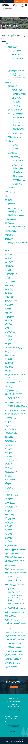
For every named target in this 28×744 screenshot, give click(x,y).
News (6, 191)
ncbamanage (8, 640)
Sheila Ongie (8, 293)
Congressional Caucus (14, 69)
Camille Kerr (8, 327)
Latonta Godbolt (9, 362)
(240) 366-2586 (14, 704)
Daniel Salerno (9, 346)
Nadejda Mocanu (9, 534)
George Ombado (9, 478)
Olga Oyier (8, 496)
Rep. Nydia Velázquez (11, 545)
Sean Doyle (8, 370)
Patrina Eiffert (9, 297)
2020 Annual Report (10, 554)
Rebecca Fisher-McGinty (11, 418)
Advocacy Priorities (13, 71)
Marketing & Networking (15, 210)
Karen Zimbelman (9, 390)
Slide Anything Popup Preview (13, 402)
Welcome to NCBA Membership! (17, 215)
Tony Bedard (8, 320)
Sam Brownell (8, 452)
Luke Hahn (7, 475)
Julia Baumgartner (10, 282)
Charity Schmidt (9, 498)
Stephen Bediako (9, 486)
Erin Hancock (8, 465)
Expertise (11, 49)
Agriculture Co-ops (17, 89)
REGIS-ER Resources (10, 556)
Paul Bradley (8, 312)
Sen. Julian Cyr (9, 356)
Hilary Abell (8, 334)
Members (7, 669)
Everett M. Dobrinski (10, 432)
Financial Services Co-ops (19, 93)
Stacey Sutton (8, 525)
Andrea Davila (8, 325)
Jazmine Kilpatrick (10, 503)
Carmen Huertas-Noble (11, 433)
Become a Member (13, 204)
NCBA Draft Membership (11, 666)
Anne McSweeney (9, 266)
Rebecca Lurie (9, 467)
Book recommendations (15, 137)
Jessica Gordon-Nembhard (12, 429)
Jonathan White (9, 367)
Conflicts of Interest (17, 160)
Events (6, 12)
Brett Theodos (9, 307)
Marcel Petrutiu (9, 290)
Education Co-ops (17, 91)
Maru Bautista (8, 277)
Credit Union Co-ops (17, 106)
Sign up (7, 222)
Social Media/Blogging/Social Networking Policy (18, 166)
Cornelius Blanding (10, 382)
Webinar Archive (13, 86)
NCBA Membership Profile (12, 620)
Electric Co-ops (16, 105)
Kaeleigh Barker (9, 234)
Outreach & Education (14, 591)
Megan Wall (8, 517)
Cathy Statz (8, 276)
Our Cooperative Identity (15, 109)
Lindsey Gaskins (9, 540)
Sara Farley (8, 292)
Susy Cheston (8, 519)
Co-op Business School (14, 597)
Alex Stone (8, 424)
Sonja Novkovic (9, 247)
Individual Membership (18, 206)
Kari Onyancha (9, 284)
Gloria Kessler (9, 359)
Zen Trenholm (8, 474)
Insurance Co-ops (17, 98)
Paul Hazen (8, 426)
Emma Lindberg (9, 389)
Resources (8, 83)
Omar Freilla (8, 464)
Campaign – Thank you (14, 643)
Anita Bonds (8, 270)
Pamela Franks (9, 365)
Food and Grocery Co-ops (19, 94)
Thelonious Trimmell (10, 536)
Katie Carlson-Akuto (10, 518)
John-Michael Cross (10, 422)
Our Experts (11, 65)
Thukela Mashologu (10, 455)
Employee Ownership (18, 73)
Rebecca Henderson (10, 441)
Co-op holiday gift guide (12, 577)
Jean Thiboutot (9, 294)
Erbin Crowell (8, 344)
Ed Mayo (7, 255)
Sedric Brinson (9, 505)
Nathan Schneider (9, 460)
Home (6, 43)
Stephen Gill (8, 354)
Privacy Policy (9, 199)
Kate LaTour (8, 421)
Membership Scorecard (14, 212)
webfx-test (8, 618)
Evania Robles (8, 538)
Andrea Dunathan (9, 453)
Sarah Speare (8, 484)
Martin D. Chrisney (10, 281)
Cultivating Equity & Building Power (15, 557)
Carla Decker (8, 338)
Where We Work (12, 46)
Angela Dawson (9, 482)
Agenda (10, 377)
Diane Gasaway (9, 511)
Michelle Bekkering (10, 521)
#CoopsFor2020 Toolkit (11, 241)
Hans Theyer (8, 335)
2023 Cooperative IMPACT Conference (15, 608)
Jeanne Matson (9, 238)
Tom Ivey (7, 546)
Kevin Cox (7, 352)
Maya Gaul (7, 323)
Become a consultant (14, 589)
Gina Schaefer (8, 340)
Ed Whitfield (8, 358)
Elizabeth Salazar (9, 440)
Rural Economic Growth (18, 75)
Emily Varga (8, 343)
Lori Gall (7, 328)
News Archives (9, 218)
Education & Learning (14, 208)
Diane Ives (8, 371)
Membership (8, 202)
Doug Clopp (8, 499)
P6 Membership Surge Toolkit (13, 638)
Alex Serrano (8, 331)
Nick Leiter (8, 487)
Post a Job (15, 145)
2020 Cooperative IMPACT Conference (15, 374)
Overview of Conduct (18, 173)
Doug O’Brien (8, 336)
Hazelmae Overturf (10, 515)
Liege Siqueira (9, 522)
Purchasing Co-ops (17, 100)
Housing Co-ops (16, 97)
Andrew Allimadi (9, 286)
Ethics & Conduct (13, 156)
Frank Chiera (8, 254)
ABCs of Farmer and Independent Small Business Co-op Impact (18, 127)
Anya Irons (8, 386)
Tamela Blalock (9, 437)
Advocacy (7, 67)
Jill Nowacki (8, 526)
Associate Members (10, 220)
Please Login (11, 203)
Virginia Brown (9, 494)
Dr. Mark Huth (8, 468)
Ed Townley (8, 305)
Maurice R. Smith (9, 488)
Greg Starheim (9, 507)
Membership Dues (10, 662)
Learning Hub (8, 650)
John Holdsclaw (9, 262)
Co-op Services (12, 85)
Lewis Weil (8, 483)
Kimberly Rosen (9, 285)
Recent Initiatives (10, 223)
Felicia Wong (8, 313)
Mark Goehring (9, 261)
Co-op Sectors (12, 87)
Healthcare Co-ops (17, 96)
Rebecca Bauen (9, 463)
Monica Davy (8, 492)
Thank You (11, 626)
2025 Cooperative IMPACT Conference (15, 224)
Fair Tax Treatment (17, 74)
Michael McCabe (9, 288)
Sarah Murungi (8, 443)
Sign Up (13, 686)
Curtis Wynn (8, 491)
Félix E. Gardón (9, 461)
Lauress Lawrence (10, 509)
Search (22, 6)
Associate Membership (11, 232)
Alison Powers (9, 342)
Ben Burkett (8, 369)
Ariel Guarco (8, 457)
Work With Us (12, 61)
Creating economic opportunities (17, 406)
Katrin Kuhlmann (9, 316)
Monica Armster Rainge (11, 506)
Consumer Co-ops (17, 90)
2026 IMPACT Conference (17, 12)
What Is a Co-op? (13, 136)
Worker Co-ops (16, 102)
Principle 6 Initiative (10, 565)
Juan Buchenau (9, 447)
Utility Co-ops (16, 101)
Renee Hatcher (9, 430)
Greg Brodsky (8, 311)
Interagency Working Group (16, 70)
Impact (7, 196)
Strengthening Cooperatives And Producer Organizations (18, 57)
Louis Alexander (9, 289)
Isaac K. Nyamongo (10, 449)
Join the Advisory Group (15, 585)
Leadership (11, 152)
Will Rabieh (8, 317)
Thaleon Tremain (9, 514)
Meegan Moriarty (9, 472)
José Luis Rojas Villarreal (12, 373)
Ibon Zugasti (8, 448)
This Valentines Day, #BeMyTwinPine (15, 381)
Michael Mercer (9, 434)
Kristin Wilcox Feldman (11, 300)
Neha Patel (8, 444)
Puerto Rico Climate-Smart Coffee (14, 612)
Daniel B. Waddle (9, 296)
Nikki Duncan (8, 490)
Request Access (12, 211)
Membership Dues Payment (12, 628)
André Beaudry (9, 265)
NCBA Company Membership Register (15, 665)
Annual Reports (12, 153)
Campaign (7, 642)
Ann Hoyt (7, 527)
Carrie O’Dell (8, 530)
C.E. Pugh (7, 253)
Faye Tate (7, 542)
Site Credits (8, 198)
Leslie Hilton (8, 257)
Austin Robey (8, 480)
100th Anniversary (13, 155)
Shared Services (14, 15)
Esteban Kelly (8, 324)
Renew (6, 667)
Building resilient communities (16, 405)
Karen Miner (8, 249)
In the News (11, 192)
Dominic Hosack (9, 428)
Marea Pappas (8, 445)
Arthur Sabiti (8, 456)
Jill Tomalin (8, 308)
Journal (7, 190)
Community (8, 646)
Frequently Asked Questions (13, 663)
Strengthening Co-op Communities (14, 584)
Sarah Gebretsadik (10, 332)
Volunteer (14, 144)
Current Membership (10, 231)
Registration (8, 619)
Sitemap (13, 739)
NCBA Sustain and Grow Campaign (14, 632)
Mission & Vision (12, 151)
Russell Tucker (9, 278)
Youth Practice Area (10, 394)
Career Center (12, 143)
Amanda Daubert (9, 235)
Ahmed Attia (8, 451)
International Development (19, 77)
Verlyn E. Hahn (9, 304)
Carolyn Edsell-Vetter (11, 273)
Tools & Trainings (13, 592)
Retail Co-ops (15, 104)
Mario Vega (8, 502)
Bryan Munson (8, 239)
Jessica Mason (9, 476)
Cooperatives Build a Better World (14, 639)
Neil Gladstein (9, 523)
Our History (11, 187)
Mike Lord (7, 259)
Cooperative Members (11, 219)
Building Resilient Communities (17, 395)
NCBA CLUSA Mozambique (12, 553)
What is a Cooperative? (11, 558)
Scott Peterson (9, 258)
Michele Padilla (9, 417)
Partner (14, 62)
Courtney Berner (9, 263)
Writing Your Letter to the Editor (17, 242)
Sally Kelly (7, 250)
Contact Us (11, 141)
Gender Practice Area (11, 403)
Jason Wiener (8, 510)
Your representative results (12, 379)
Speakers (10, 375)
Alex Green (8, 385)
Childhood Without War (11, 607)
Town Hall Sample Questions (16, 245)
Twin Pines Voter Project (12, 579)
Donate (7, 624)
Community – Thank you (14, 647)
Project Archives (9, 200)
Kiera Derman (8, 301)
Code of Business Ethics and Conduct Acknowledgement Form (18, 179)
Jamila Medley (9, 436)
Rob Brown (8, 280)
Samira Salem (8, 366)
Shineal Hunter (9, 363)
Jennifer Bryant (9, 272)
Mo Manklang (8, 339)
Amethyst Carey (9, 303)
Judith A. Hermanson (10, 319)
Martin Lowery (9, 269)
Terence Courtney (10, 513)
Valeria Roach (8, 529)
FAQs (15, 718)
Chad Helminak (9, 544)
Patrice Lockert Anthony (11, 495)
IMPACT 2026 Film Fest (11, 634)
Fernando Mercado (10, 479)
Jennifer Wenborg (10, 355)
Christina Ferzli (9, 315)
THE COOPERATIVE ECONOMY (16, 226)
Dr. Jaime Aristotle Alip (11, 459)
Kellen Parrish (8, 533)
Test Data (7, 605)
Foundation (8, 82)
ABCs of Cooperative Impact (16, 113)
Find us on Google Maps (13, 706)
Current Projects (13, 47)
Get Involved (11, 79)
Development (8, 45)
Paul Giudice (8, 251)
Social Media (11, 243)
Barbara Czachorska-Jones (12, 321)
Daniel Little (8, 420)
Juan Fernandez (9, 383)
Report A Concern (17, 184)
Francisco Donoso (10, 537)
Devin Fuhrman (9, 274)
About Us (7, 140)
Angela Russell (9, 309)
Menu (26, 6)
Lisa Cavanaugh (9, 416)
